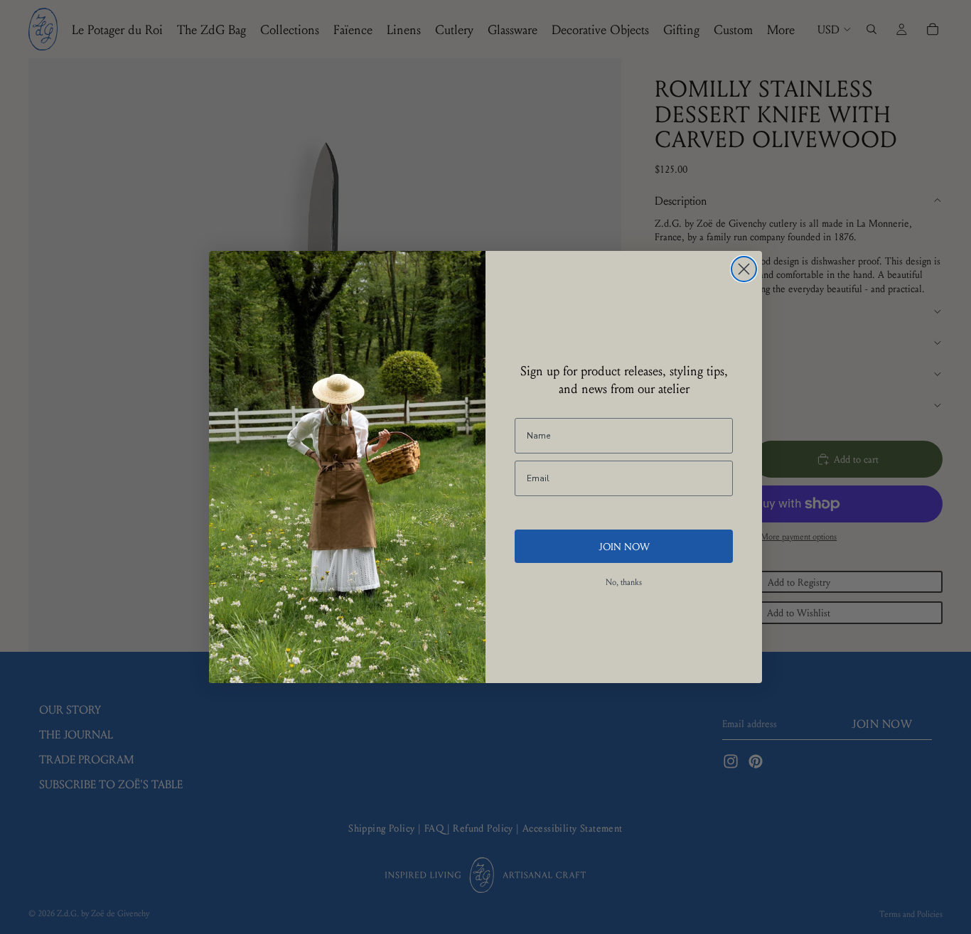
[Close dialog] (743, 269)
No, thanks (624, 582)
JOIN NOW (624, 546)
